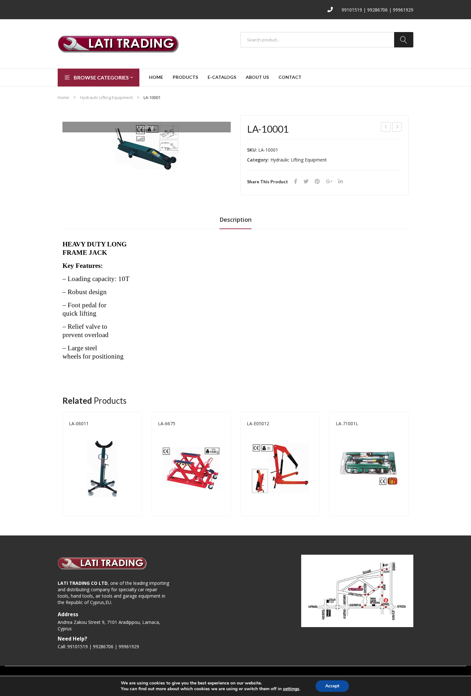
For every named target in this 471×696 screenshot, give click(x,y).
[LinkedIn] (340, 181)
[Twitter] (306, 181)
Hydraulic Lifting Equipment (106, 97)
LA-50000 (386, 128)
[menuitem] (156, 77)
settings (291, 689)
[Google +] (329, 181)
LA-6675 (166, 423)
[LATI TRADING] (118, 43)
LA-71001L (347, 423)
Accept (332, 686)
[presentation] (62, 464)
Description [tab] (235, 219)
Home (63, 97)
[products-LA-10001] (146, 147)
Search (403, 39)
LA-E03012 (397, 128)
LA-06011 (79, 423)
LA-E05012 (258, 423)
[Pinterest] (317, 181)
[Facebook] (295, 181)
